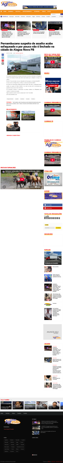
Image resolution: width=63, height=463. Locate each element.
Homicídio (17, 16)
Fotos (49, 11)
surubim (23, 440)
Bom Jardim (7, 447)
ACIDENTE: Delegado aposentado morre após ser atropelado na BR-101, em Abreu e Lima (24, 34)
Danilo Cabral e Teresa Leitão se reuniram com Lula (57, 275)
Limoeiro (22, 449)
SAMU (17, 444)
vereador (22, 444)
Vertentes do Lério (20, 447)
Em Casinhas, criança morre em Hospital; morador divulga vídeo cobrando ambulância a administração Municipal (57, 312)
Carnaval (23, 16)
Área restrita (55, 266)
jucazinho (12, 451)
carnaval (12, 444)
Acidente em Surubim (51, 263)
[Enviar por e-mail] (3, 63)
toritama (13, 447)
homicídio (17, 440)
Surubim (48, 16)
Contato (54, 303)
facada (27, 98)
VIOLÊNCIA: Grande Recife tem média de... (17, 407)
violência (12, 442)
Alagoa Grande (10, 98)
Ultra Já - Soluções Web (57, 462)
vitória (17, 449)
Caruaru (43, 16)
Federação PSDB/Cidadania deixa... (52, 407)
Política (18, 11)
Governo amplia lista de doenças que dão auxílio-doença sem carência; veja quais (54, 34)
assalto (16, 98)
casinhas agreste (19, 53)
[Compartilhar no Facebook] (3, 55)
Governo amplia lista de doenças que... (6, 407)
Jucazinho (53, 16)
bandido (22, 98)
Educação (11, 16)
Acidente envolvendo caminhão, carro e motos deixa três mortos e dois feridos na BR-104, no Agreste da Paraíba (7, 34)
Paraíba (33, 98)
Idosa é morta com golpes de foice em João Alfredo (39, 32)
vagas (17, 442)
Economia (36, 11)
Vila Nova (38, 16)
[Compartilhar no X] (3, 58)
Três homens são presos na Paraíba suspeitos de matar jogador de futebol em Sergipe (57, 296)
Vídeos (44, 11)
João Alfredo (7, 449)
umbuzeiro (7, 444)
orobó (12, 449)
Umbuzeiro (28, 16)
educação (6, 442)
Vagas (33, 16)
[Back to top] (60, 460)
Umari (17, 451)
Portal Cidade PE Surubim (9, 429)
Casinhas (10, 11)
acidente (11, 440)
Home (5, 11)
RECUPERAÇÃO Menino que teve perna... (41, 407)
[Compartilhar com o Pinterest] (3, 61)
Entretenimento (27, 11)
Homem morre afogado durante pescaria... (29, 407)
